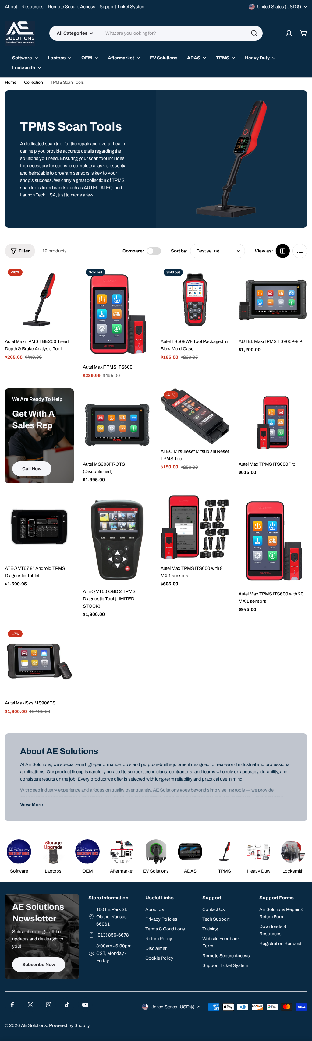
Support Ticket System (123, 6)
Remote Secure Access (71, 6)
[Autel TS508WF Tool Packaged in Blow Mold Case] (195, 300)
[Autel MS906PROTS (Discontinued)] (117, 422)
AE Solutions (34, 1025)
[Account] (288, 33)
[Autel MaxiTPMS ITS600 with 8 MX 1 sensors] (195, 526)
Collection (33, 82)
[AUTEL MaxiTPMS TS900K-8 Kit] (273, 300)
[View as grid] (282, 251)
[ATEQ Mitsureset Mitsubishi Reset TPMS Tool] (195, 416)
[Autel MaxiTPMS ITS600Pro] (273, 422)
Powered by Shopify (69, 1025)
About (11, 6)
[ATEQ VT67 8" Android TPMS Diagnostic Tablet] (39, 526)
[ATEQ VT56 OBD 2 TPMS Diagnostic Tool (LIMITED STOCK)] (117, 538)
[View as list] (299, 251)
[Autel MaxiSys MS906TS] (39, 661)
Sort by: (179, 251)
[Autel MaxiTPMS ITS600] (117, 313)
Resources (32, 6)
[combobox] (156, 33)
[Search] (254, 33)
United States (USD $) (279, 6)
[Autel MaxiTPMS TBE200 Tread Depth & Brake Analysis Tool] (39, 300)
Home (10, 82)
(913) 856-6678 (112, 935)
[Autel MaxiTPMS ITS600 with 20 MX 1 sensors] (273, 539)
